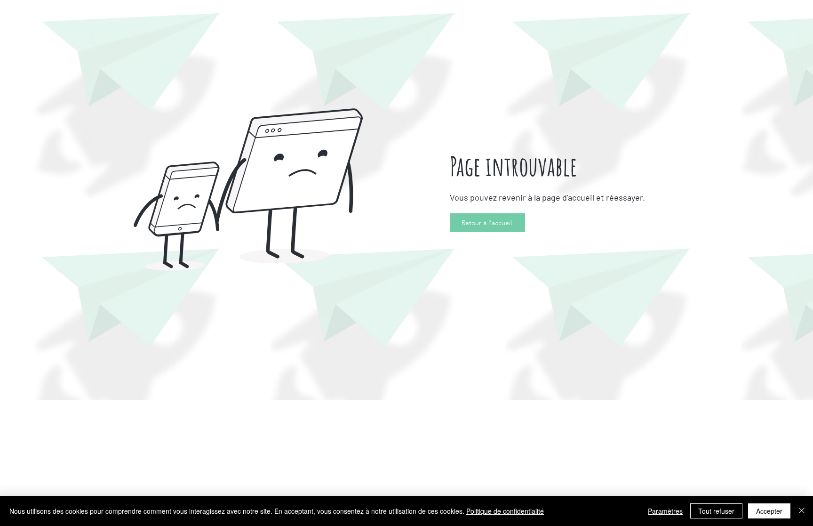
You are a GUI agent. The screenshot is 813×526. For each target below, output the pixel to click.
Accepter (769, 511)
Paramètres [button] (665, 511)
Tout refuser (716, 511)
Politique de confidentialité (505, 511)
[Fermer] (801, 510)
